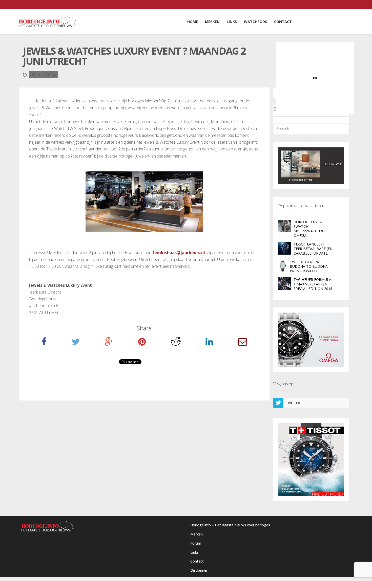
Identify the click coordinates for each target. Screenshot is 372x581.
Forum (195, 543)
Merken (196, 534)
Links (194, 552)
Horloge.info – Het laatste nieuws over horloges (230, 525)
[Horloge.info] (47, 21)
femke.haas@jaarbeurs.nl (178, 252)
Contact (197, 561)
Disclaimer (199, 570)
